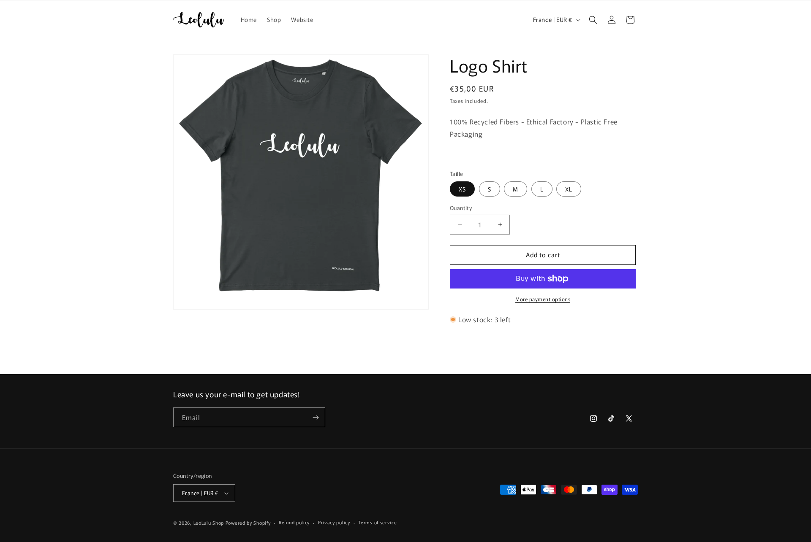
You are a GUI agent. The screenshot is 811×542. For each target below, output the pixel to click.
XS (462, 189)
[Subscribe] (315, 417)
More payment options (542, 298)
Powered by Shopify (248, 522)
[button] (593, 20)
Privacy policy (334, 522)
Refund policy (294, 522)
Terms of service (377, 522)
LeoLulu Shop (208, 522)
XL (568, 189)
